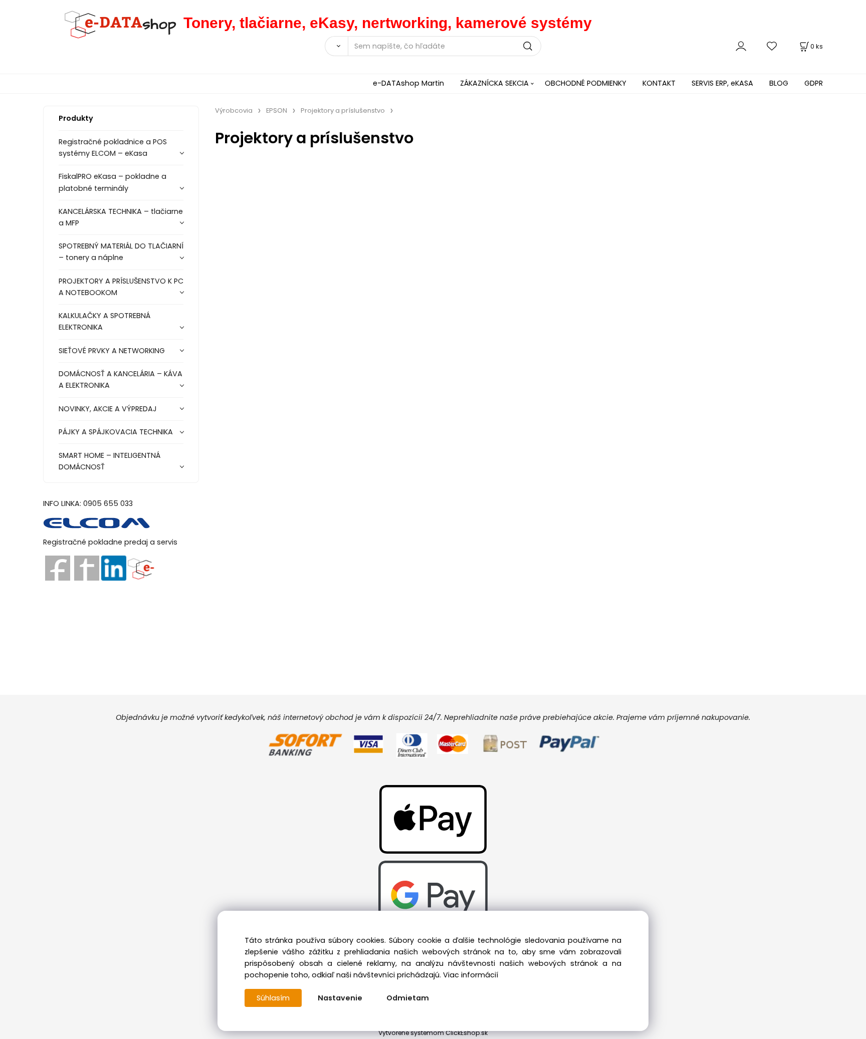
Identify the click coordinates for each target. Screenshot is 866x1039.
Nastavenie (340, 998)
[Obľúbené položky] (772, 46)
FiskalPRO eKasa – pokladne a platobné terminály (112, 182)
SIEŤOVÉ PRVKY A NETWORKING (112, 351)
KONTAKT (659, 83)
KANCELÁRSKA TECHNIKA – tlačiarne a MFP (121, 217)
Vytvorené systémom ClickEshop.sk (433, 1032)
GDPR (813, 83)
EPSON (276, 110)
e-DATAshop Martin (408, 83)
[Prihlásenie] (741, 46)
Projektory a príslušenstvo (343, 110)
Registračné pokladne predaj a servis (110, 542)
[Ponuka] (140, 568)
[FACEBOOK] (57, 568)
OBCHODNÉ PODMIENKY (585, 83)
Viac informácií (470, 975)
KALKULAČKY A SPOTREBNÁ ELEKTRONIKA (104, 321)
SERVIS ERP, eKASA (722, 83)
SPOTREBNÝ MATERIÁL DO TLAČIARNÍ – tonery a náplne (121, 252)
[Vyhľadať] (336, 46)
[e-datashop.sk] (113, 23)
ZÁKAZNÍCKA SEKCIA (494, 83)
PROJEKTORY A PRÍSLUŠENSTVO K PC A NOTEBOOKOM (121, 287)
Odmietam (407, 998)
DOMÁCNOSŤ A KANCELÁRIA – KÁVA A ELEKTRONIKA (120, 379)
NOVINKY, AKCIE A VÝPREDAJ (108, 409)
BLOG (778, 83)
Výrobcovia (234, 110)
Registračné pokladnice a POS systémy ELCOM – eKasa (113, 147)
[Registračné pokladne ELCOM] (97, 522)
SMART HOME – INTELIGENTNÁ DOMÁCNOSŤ (109, 461)
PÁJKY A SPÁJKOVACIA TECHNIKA (116, 432)
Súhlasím (273, 998)
